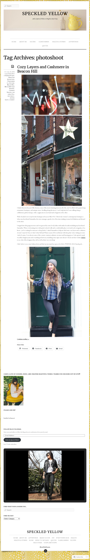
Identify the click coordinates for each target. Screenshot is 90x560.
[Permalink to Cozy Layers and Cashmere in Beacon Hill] (13, 66)
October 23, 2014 (9, 72)
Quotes (45, 46)
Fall (13, 94)
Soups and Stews (50, 543)
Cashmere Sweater (11, 91)
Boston (7, 87)
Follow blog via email (12, 429)
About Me (23, 42)
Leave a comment (10, 100)
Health (74, 538)
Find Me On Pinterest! (9, 418)
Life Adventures (11, 78)
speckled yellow (45, 13)
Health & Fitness (59, 42)
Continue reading (23, 339)
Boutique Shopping (12, 87)
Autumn (11, 83)
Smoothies (37, 543)
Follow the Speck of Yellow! (12, 440)
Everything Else (62, 538)
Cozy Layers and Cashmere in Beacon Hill (43, 69)
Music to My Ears (42, 540)
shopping (12, 98)
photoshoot (11, 96)
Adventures (73, 42)
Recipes (33, 42)
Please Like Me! (9, 410)
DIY (53, 538)
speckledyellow (10, 74)
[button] (40, 494)
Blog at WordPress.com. (45, 547)
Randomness (44, 42)
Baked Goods (45, 538)
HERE (83, 238)
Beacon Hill (10, 85)
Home (14, 42)
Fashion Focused (9, 75)
